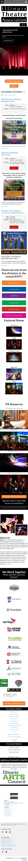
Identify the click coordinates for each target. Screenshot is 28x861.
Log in (23, 24)
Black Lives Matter (7, 808)
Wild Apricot (16, 858)
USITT (14, 741)
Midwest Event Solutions (14, 734)
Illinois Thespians (14, 730)
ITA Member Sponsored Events (14, 408)
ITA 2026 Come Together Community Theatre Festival (12, 212)
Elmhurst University (14, 723)
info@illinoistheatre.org (8, 805)
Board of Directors (7, 813)
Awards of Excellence (8, 812)
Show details (4, 148)
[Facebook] (3, 832)
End (8, 218)
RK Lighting (14, 739)
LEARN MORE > (8, 40)
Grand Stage (14, 727)
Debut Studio (14, 721)
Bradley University (14, 714)
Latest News (14, 430)
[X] (6, 832)
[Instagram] (10, 832)
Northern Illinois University (14, 736)
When (7, 105)
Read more (9, 564)
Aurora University (14, 711)
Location (6, 108)
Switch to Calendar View (9, 95)
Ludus (14, 732)
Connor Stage (13, 718)
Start (7, 216)
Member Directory (14, 451)
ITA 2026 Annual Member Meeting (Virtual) (11, 100)
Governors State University (14, 725)
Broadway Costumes (14, 716)
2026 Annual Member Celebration (9, 154)
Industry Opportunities (14, 473)
